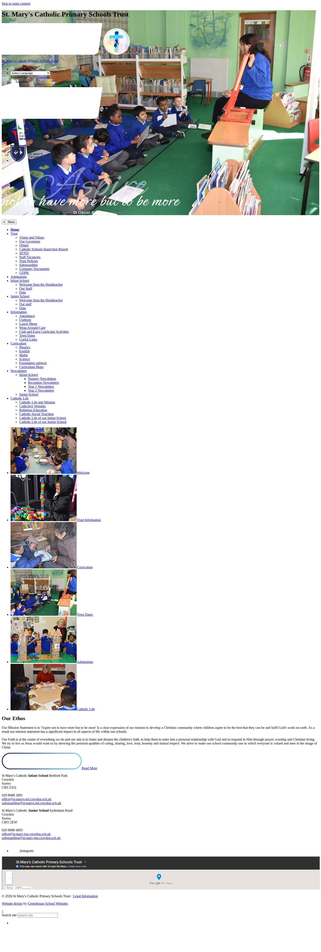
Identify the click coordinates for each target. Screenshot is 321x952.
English (24, 351)
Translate (43, 77)
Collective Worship (32, 406)
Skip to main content (16, 3)
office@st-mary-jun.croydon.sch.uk (26, 834)
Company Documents (34, 269)
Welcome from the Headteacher (41, 284)
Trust (13, 233)
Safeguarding (28, 265)
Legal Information (85, 896)
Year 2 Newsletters (41, 390)
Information (18, 312)
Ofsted (23, 245)
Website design (12, 903)
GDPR (24, 273)
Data (22, 292)
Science (24, 359)
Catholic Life (19, 398)
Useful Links (28, 339)
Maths (23, 355)
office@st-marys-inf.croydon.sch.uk (26, 799)
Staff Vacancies (29, 257)
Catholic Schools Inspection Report (43, 249)
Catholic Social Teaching (36, 414)
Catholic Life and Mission (37, 402)
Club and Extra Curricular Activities (44, 331)
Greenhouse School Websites (48, 903)
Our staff (25, 304)
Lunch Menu (28, 324)
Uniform (25, 320)
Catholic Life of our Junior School (42, 422)
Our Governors (29, 241)
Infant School (19, 280)
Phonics (24, 347)
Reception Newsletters (43, 382)
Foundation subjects (33, 363)
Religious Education (33, 410)
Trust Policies (28, 261)
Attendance (27, 316)
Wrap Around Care (32, 328)
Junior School (19, 296)
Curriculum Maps (31, 367)
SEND (24, 253)
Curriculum (18, 343)
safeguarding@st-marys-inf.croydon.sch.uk (31, 803)
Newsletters (18, 371)
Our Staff (25, 288)
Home (14, 229)
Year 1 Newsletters (41, 386)
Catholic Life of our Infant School (42, 418)
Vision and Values (31, 237)
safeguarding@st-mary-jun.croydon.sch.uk (31, 838)
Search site (9, 915)
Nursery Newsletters (42, 379)
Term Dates (27, 335)
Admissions (18, 277)
